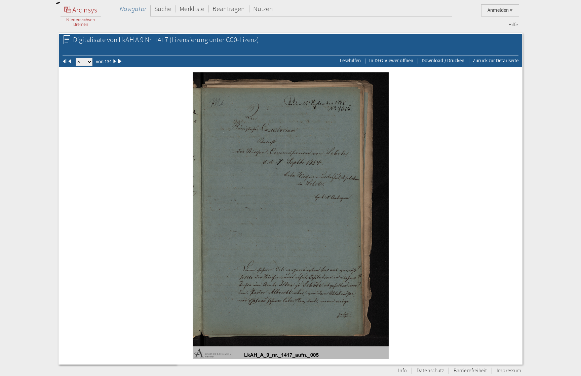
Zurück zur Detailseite (495, 60)
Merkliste (192, 9)
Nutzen (263, 9)
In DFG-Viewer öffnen (391, 60)
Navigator (133, 9)
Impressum (509, 371)
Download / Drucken (443, 60)
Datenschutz (430, 371)
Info (402, 371)
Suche (162, 9)
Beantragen (228, 9)
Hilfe (513, 25)
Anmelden (499, 10)
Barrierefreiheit (470, 371)
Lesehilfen (350, 60)
